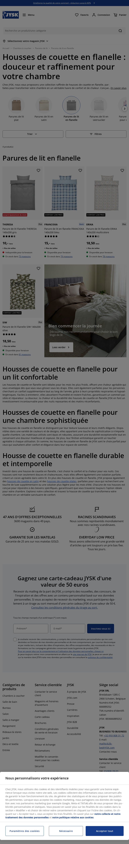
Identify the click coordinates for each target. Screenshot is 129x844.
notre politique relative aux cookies (73, 817)
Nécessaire (66, 831)
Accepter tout (104, 831)
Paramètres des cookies (24, 831)
